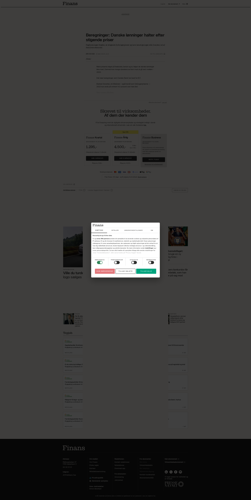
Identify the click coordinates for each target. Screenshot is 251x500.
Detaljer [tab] (115, 230)
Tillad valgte (125, 271)
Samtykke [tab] (99, 230)
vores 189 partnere (103, 239)
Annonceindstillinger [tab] (133, 230)
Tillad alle (146, 271)
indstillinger (149, 248)
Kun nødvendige (105, 271)
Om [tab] (152, 230)
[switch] (117, 262)
